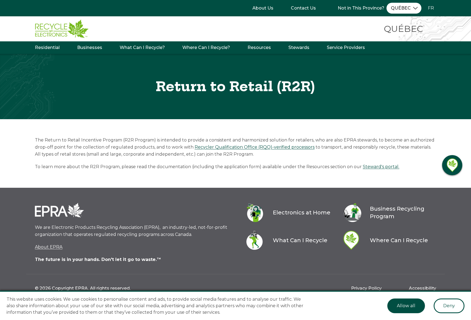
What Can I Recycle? (142, 47)
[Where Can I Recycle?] (452, 165)
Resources (259, 47)
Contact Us (303, 8)
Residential (47, 47)
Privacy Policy (366, 288)
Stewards (298, 47)
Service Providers (346, 47)
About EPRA (48, 247)
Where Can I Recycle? (206, 47)
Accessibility (422, 288)
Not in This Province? (361, 8)
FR (431, 8)
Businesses (89, 47)
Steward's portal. (381, 166)
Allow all (406, 305)
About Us (262, 8)
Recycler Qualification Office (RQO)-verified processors (255, 147)
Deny (449, 305)
